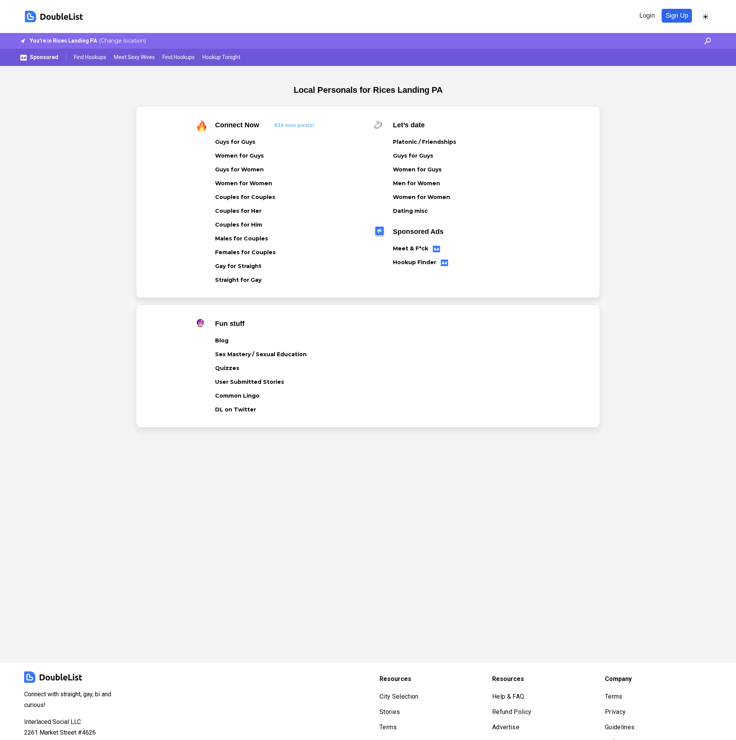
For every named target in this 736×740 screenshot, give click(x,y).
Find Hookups (90, 57)
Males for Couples (241, 238)
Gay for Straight (238, 266)
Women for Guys (239, 155)
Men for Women (416, 183)
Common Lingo (237, 395)
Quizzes (227, 368)
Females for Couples (245, 252)
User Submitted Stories (249, 381)
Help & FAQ (508, 696)
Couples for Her (238, 210)
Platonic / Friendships (424, 141)
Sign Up (676, 15)
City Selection (399, 696)
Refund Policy (511, 711)
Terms (388, 727)
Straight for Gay (238, 279)
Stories (390, 711)
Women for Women (243, 183)
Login (647, 15)
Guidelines (619, 727)
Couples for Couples (245, 197)
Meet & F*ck (411, 248)
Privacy (615, 711)
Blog (221, 340)
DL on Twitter (235, 409)
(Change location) (122, 40)
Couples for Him (238, 224)
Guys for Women (239, 169)
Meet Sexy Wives (134, 57)
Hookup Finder (415, 262)
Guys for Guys (235, 141)
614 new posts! (294, 125)
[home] (54, 16)
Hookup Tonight (221, 57)
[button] (705, 41)
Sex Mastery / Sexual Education (261, 354)
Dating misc (410, 210)
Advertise (505, 727)
